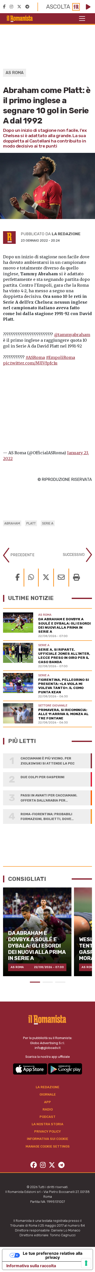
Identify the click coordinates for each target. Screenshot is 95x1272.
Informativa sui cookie (47, 1139)
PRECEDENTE (21, 555)
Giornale (48, 1094)
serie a (47, 523)
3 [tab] (60, 982)
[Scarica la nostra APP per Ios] (30, 1068)
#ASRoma (35, 357)
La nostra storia (47, 1124)
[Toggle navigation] (82, 18)
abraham (12, 523)
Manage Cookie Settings (48, 1146)
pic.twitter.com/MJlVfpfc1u (30, 363)
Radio (48, 1109)
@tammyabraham (72, 334)
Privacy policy (47, 1131)
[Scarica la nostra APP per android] (65, 1068)
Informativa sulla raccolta (31, 1265)
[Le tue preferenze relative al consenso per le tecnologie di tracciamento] (86, 1263)
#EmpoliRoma (60, 357)
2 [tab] (48, 982)
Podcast (47, 1117)
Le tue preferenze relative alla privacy (52, 1255)
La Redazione (47, 1087)
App (47, 1102)
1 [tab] (35, 982)
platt (31, 523)
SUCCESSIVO (74, 555)
